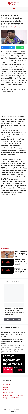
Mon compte (7, 384)
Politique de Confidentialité (11, 398)
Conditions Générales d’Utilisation (13, 395)
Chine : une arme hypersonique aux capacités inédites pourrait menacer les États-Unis (12, 350)
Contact (5, 390)
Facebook (4, 47)
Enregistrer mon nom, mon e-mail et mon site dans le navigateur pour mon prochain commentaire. (14, 311)
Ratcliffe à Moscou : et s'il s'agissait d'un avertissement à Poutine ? (13, 334)
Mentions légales (8, 392)
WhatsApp (20, 47)
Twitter (12, 47)
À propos (5, 387)
